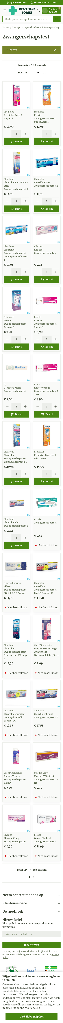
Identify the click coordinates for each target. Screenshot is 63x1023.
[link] (25, 877)
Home (5, 27)
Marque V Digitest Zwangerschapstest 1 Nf (46, 779)
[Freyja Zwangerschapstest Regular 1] (16, 300)
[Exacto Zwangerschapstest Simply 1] (46, 300)
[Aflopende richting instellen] (44, 72)
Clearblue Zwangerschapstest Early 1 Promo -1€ (45, 589)
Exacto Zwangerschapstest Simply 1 (45, 324)
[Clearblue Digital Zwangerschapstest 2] (46, 694)
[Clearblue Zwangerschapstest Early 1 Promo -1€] (46, 566)
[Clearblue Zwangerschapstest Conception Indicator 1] (16, 230)
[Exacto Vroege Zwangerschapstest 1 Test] (46, 368)
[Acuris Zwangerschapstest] (46, 502)
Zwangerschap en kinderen (26, 27)
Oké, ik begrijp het (32, 1016)
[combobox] (27, 19)
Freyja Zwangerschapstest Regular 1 (15, 324)
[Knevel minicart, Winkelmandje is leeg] (45, 10)
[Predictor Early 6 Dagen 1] (16, 95)
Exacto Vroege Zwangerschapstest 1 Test (46, 391)
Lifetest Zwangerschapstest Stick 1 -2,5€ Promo (15, 589)
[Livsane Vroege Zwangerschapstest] (16, 818)
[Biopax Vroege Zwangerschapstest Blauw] (16, 756)
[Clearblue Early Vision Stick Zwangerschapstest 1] (16, 162)
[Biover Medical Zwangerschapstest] (46, 818)
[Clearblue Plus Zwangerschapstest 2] (16, 502)
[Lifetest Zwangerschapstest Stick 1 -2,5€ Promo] (16, 566)
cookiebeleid (32, 1007)
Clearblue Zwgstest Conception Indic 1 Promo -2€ (14, 717)
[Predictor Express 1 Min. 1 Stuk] (46, 435)
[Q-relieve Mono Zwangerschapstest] (16, 368)
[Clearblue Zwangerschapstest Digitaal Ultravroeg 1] (16, 435)
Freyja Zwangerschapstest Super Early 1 (45, 118)
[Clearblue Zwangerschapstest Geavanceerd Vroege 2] (16, 628)
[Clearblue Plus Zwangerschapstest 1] (46, 162)
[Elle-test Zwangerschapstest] (46, 230)
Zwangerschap (51, 27)
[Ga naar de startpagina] (22, 10)
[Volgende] (37, 877)
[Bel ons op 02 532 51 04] (38, 10)
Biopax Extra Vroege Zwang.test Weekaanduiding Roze (46, 652)
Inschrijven (31, 944)
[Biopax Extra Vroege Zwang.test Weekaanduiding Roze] (46, 628)
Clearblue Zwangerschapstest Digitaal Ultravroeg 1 (15, 458)
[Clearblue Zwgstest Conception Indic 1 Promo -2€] (16, 694)
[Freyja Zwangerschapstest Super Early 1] (46, 95)
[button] (31, 50)
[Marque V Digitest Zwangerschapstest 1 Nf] (46, 756)
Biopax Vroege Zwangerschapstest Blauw (15, 779)
